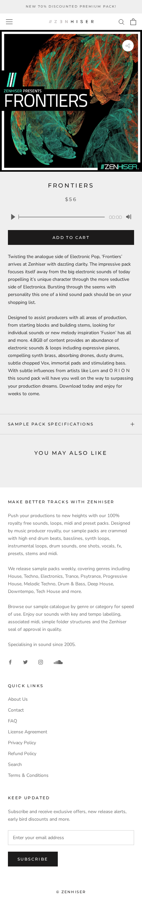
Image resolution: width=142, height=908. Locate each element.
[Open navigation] (9, 21)
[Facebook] (10, 662)
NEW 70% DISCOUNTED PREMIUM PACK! (71, 6)
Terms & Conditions (28, 775)
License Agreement (27, 732)
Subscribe (33, 859)
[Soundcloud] (58, 662)
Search (15, 764)
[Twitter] (25, 662)
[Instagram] (40, 662)
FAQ (12, 721)
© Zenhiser (71, 892)
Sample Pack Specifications (50, 424)
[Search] (121, 21)
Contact (16, 710)
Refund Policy (22, 753)
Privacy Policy (22, 743)
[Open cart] (133, 21)
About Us (18, 699)
